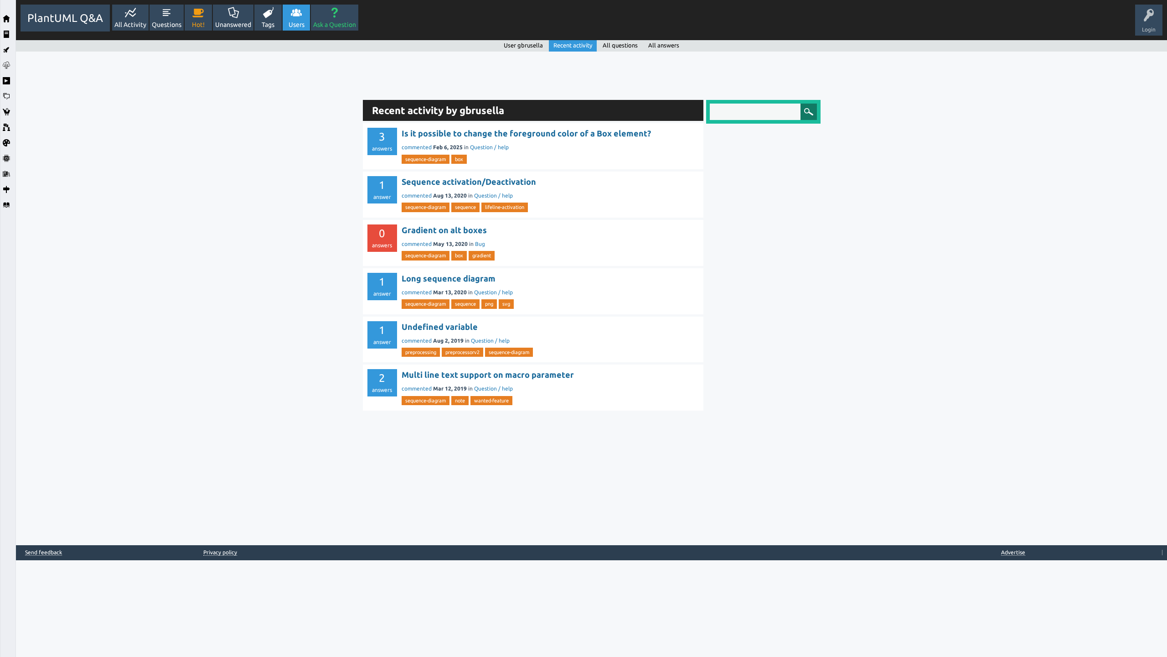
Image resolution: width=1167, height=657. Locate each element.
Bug (480, 244)
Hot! (198, 24)
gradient (481, 255)
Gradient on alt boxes (444, 230)
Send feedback (43, 552)
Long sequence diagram (449, 278)
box (459, 159)
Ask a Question (334, 24)
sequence (465, 207)
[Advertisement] (187, 188)
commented (417, 147)
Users (297, 24)
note (460, 400)
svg (506, 304)
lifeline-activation (504, 207)
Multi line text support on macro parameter (488, 374)
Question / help (489, 147)
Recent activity (572, 45)
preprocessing (420, 352)
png (489, 304)
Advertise (1013, 552)
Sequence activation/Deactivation (469, 181)
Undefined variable (440, 326)
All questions (620, 45)
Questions (166, 24)
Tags (268, 24)
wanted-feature (491, 400)
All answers (663, 45)
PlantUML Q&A (65, 18)
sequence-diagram (425, 159)
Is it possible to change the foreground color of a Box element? (526, 133)
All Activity (130, 24)
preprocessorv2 (462, 352)
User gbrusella (523, 45)
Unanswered (233, 24)
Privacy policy (220, 552)
